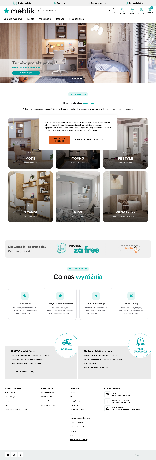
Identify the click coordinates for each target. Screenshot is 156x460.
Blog (71, 435)
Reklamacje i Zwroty (77, 410)
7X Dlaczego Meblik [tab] (13, 388)
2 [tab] (75, 78)
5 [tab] (84, 78)
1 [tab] (72, 78)
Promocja (73, 392)
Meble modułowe (47, 401)
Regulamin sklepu (76, 414)
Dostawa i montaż (76, 405)
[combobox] (76, 10)
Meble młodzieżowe (48, 392)
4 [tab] (81, 78)
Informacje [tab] (74, 388)
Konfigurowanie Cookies (89, 139)
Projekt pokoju (10, 397)
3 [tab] (78, 78)
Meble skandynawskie (48, 405)
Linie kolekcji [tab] (47, 388)
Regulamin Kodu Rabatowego (80, 418)
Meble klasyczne (46, 397)
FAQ (71, 397)
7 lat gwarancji (10, 401)
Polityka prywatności (77, 423)
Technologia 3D (10, 392)
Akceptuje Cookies (60, 139)
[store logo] (18, 10)
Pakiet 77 (8, 405)
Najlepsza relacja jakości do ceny (16, 410)
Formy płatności (75, 401)
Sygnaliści (73, 431)
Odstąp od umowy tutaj (79, 440)
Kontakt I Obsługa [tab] (112, 388)
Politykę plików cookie (87, 130)
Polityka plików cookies (78, 427)
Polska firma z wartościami (14, 414)
